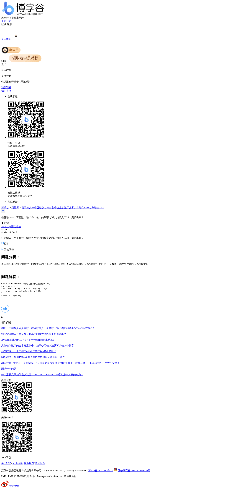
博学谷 (5, 207)
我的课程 (6, 87)
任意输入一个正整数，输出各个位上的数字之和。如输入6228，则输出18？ (63, 207)
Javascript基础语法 (11, 226)
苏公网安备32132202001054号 (134, 470)
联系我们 (29, 463)
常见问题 (40, 463)
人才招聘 (18, 463)
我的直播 (6, 90)
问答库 (15, 207)
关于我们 (6, 463)
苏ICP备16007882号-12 (100, 470)
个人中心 (6, 39)
